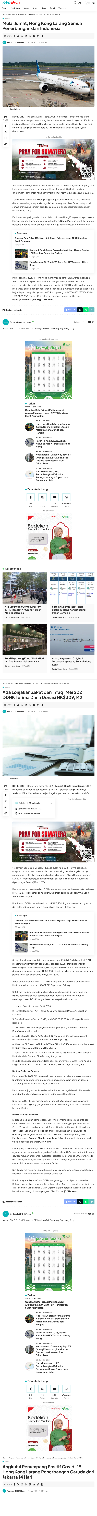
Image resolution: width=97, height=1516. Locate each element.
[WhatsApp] (66, 500)
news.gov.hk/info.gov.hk (25, 299)
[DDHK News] (11, 2)
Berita (7, 18)
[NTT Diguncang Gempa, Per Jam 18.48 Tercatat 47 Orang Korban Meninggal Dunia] (25, 588)
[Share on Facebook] (14, 36)
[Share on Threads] (30, 36)
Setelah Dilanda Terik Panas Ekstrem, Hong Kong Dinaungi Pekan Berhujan (69, 609)
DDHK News (44, 1141)
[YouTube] (89, 322)
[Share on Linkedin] (26, 36)
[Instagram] (93, 322)
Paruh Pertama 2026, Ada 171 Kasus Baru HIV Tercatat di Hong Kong (53, 443)
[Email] (34, 36)
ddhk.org (17, 1134)
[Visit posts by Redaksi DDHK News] (4, 42)
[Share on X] (18, 36)
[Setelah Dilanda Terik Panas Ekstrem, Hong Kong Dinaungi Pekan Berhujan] (72, 588)
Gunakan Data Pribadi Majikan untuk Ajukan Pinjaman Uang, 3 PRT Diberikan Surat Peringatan (46, 412)
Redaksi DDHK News (16, 42)
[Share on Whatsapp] (22, 36)
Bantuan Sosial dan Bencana (30, 809)
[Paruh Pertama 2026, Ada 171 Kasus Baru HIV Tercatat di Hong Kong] (21, 265)
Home (5, 14)
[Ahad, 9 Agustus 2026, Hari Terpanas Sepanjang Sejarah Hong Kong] (72, 639)
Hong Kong (36, 407)
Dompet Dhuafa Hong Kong (69, 786)
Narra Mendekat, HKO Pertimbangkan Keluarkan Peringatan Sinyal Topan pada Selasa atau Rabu (52, 476)
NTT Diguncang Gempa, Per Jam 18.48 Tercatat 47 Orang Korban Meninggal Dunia (23, 609)
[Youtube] (54, 500)
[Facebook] (86, 322)
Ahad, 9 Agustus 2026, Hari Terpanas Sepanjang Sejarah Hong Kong (71, 661)
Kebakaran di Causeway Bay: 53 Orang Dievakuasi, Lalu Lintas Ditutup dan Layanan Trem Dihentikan (53, 459)
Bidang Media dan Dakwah (29, 813)
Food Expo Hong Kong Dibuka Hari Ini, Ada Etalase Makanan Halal (24, 660)
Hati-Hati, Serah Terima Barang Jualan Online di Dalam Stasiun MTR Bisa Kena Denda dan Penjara (53, 428)
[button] (75, 3)
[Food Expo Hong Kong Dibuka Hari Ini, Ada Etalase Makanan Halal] (25, 639)
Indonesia (15, 617)
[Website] (82, 322)
